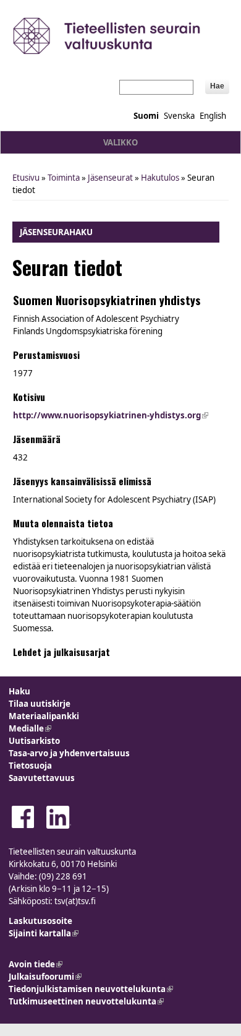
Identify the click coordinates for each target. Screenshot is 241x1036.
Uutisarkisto (34, 740)
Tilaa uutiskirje (39, 703)
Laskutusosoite (40, 920)
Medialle (30, 728)
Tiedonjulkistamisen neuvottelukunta (91, 989)
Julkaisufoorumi (45, 976)
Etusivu (26, 177)
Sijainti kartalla (43, 933)
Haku (19, 691)
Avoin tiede (35, 964)
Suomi (146, 115)
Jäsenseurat (110, 177)
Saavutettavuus (42, 777)
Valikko (120, 142)
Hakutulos (160, 177)
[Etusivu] (120, 35)
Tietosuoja (30, 765)
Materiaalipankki (44, 716)
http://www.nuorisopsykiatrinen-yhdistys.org (110, 415)
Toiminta (64, 177)
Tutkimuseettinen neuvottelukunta (86, 1001)
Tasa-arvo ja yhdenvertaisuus (69, 753)
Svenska (179, 115)
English (213, 115)
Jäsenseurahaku (56, 232)
